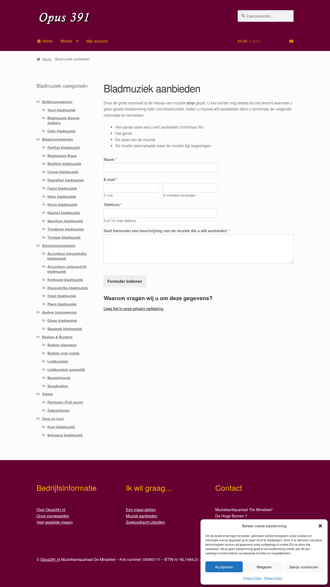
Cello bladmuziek (61, 131)
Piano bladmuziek (62, 304)
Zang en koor (53, 418)
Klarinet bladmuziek (63, 212)
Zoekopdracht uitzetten (145, 522)
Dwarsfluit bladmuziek (65, 180)
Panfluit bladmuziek (63, 147)
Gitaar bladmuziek (62, 320)
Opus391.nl (50, 559)
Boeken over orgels (63, 353)
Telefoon (113, 204)
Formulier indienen (125, 281)
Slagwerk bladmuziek (64, 328)
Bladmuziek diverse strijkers (63, 120)
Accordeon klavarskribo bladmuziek (67, 256)
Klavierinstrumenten (58, 245)
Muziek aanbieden (142, 516)
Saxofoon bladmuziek (65, 220)
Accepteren (224, 566)
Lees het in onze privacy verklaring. (134, 308)
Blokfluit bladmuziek (64, 163)
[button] (320, 525)
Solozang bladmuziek (65, 435)
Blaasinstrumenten (57, 139)
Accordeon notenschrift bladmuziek (67, 269)
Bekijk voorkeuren (304, 566)
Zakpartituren (58, 410)
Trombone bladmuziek (65, 229)
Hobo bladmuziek (61, 196)
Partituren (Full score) (65, 402)
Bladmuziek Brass (62, 155)
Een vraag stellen (141, 509)
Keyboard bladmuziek (65, 279)
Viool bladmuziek (61, 110)
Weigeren (264, 566)
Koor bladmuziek (61, 426)
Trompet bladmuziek (64, 237)
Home (46, 59)
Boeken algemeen (62, 344)
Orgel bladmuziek (61, 295)
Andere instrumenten (59, 312)
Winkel (66, 41)
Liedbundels (57, 361)
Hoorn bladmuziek (62, 204)
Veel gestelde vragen (54, 522)
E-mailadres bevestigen (179, 195)
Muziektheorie (59, 377)
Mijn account (97, 41)
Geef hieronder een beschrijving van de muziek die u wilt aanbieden (167, 230)
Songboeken (57, 386)
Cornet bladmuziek (62, 171)
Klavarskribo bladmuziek (67, 287)
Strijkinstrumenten (57, 101)
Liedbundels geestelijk (66, 369)
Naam (110, 159)
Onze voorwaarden (52, 516)
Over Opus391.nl (50, 509)
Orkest (47, 393)
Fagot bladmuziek (62, 188)
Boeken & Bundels (57, 336)
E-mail (110, 179)
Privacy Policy (252, 578)
